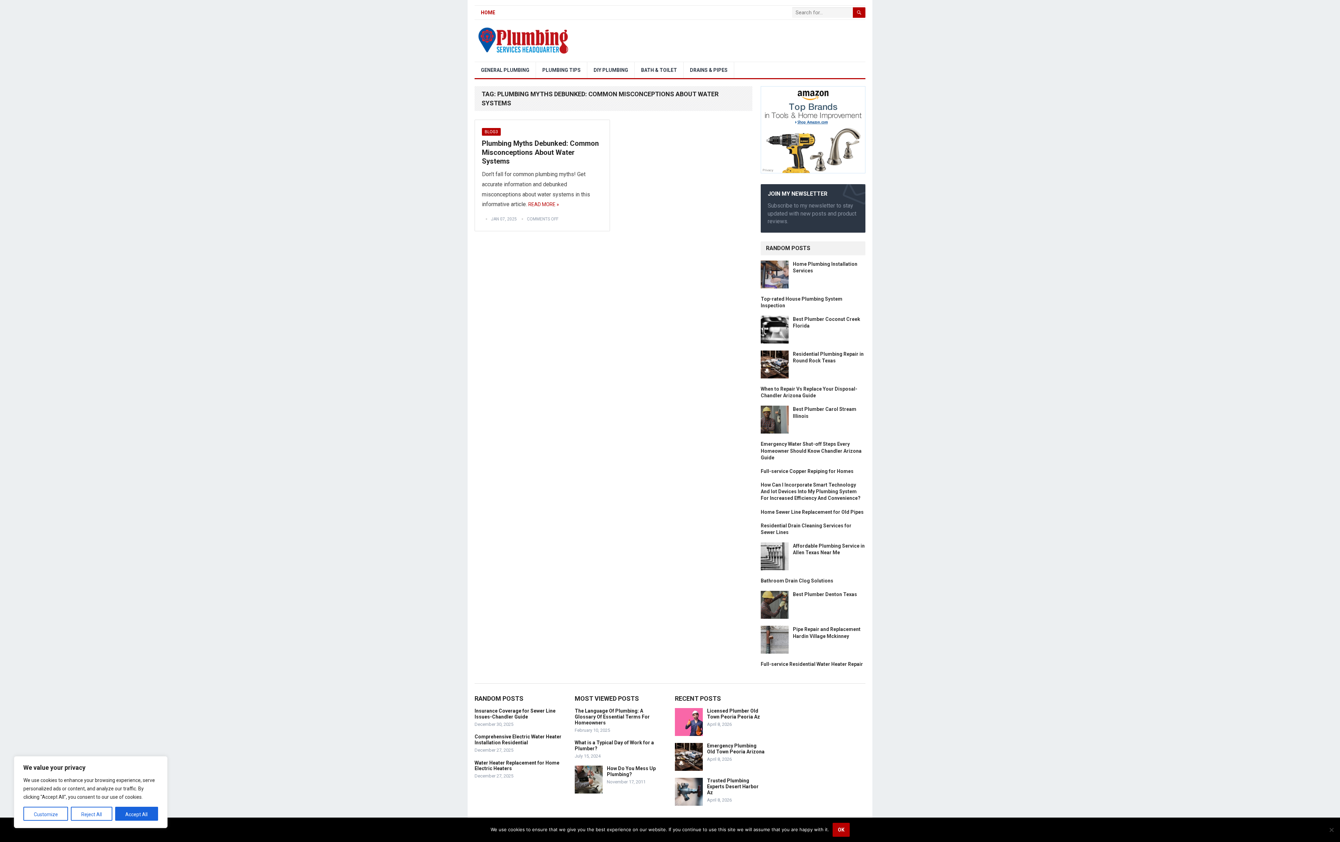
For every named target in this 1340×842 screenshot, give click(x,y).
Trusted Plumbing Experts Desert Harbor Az (733, 786)
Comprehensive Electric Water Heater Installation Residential (518, 739)
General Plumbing (505, 70)
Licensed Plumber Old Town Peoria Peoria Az (733, 714)
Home (488, 12)
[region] (91, 792)
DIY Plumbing (611, 70)
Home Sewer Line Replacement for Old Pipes (812, 512)
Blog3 (491, 131)
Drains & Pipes (709, 70)
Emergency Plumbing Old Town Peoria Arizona (736, 748)
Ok (841, 830)
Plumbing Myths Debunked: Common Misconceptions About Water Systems (540, 152)
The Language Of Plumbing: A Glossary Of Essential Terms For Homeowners (612, 717)
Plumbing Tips (561, 70)
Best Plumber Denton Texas (825, 594)
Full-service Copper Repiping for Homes (807, 471)
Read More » (543, 204)
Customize (46, 814)
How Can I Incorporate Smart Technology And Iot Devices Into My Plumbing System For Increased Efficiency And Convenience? (811, 491)
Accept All (136, 814)
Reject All (91, 814)
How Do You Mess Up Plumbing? (631, 771)
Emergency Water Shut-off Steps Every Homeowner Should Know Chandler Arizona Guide (811, 450)
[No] (1331, 829)
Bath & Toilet (659, 70)
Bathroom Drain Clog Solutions (797, 581)
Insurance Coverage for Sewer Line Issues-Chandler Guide (515, 714)
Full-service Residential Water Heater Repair (812, 664)
